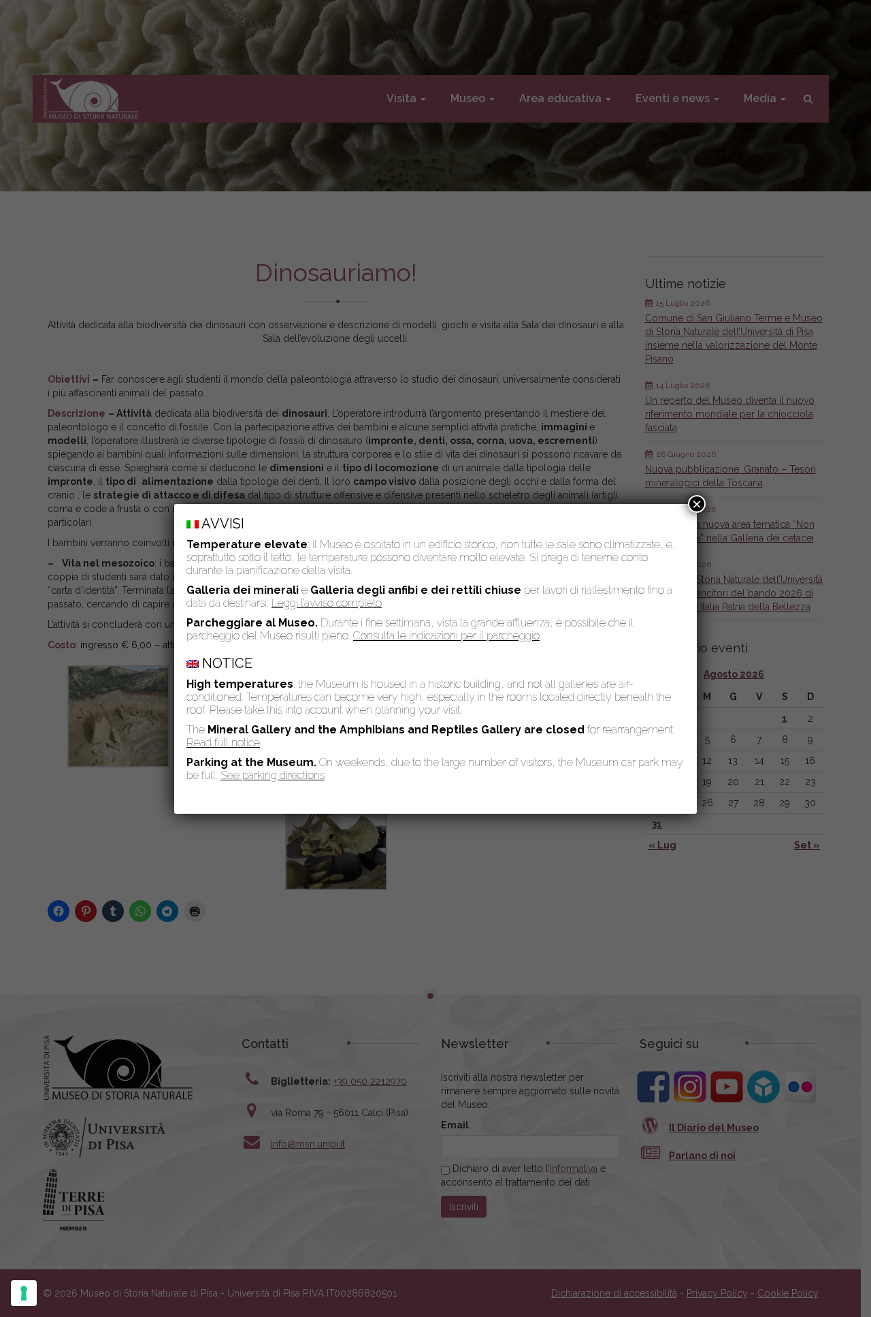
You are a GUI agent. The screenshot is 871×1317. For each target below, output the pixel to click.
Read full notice (223, 742)
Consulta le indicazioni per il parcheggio (446, 635)
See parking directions (272, 775)
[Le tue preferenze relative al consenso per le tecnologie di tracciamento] (24, 1293)
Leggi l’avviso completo (327, 603)
